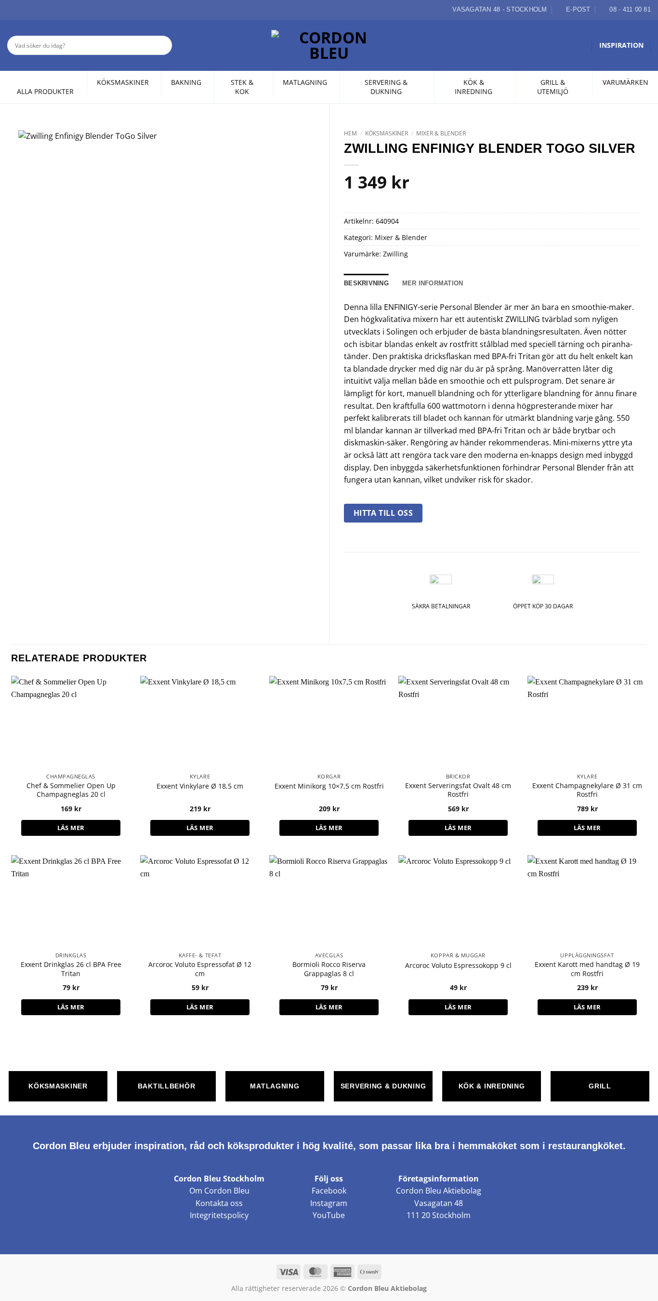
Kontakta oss (219, 1203)
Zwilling (395, 253)
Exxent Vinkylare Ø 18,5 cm (200, 786)
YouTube (329, 1215)
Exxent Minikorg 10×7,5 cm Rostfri (329, 786)
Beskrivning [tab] (366, 283)
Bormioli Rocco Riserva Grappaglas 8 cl (329, 969)
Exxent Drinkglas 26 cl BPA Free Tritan (71, 969)
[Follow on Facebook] (12, 9)
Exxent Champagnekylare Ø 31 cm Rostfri (587, 790)
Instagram (328, 1203)
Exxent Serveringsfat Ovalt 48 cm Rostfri (458, 790)
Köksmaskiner (386, 133)
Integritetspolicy (219, 1215)
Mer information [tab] (432, 283)
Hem (350, 133)
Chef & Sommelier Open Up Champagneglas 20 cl (71, 790)
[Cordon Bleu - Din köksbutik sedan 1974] (329, 45)
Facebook (329, 1190)
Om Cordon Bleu (219, 1190)
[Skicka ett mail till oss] (34, 9)
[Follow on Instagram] (23, 9)
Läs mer (71, 827)
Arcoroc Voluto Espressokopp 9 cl (458, 965)
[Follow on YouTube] (45, 9)
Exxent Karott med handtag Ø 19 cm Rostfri (587, 969)
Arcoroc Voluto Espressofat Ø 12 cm (199, 969)
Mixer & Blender (441, 133)
